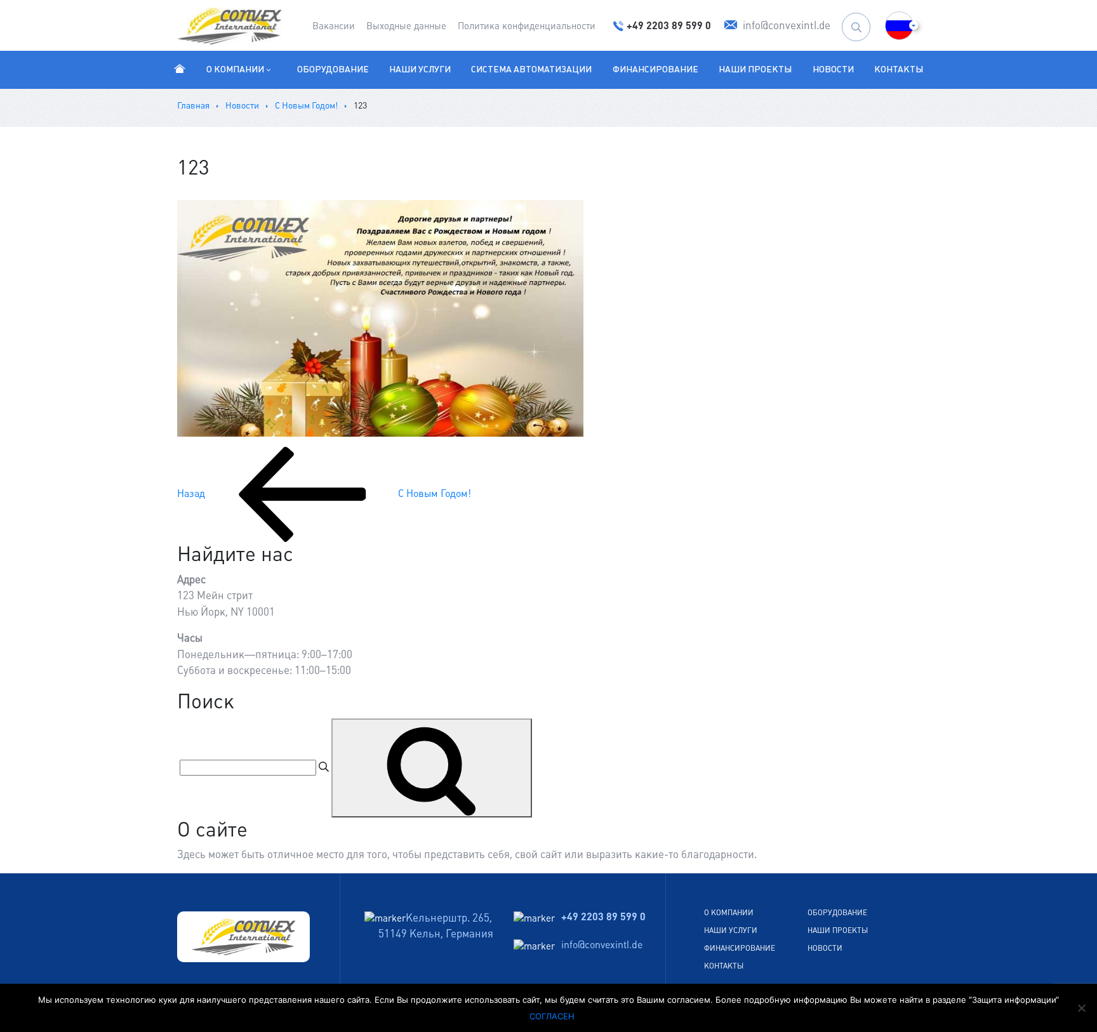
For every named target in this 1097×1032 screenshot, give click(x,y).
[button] (899, 25)
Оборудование (333, 69)
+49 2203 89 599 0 (603, 916)
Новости (833, 69)
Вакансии (333, 25)
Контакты (898, 69)
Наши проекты (755, 69)
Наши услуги (420, 69)
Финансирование (655, 69)
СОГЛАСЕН (552, 1016)
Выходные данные (406, 25)
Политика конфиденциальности (526, 25)
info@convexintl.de (601, 945)
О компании (235, 69)
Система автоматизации (531, 69)
